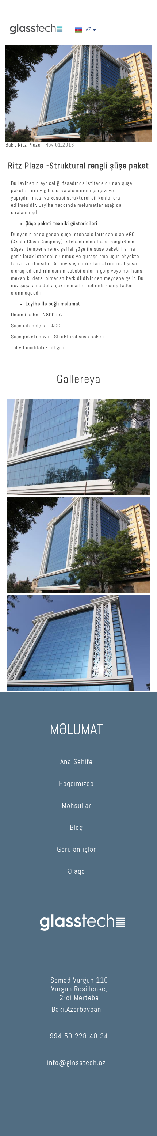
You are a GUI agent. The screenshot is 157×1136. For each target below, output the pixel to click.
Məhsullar (76, 806)
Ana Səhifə (76, 762)
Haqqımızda (76, 784)
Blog (76, 828)
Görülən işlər (76, 850)
